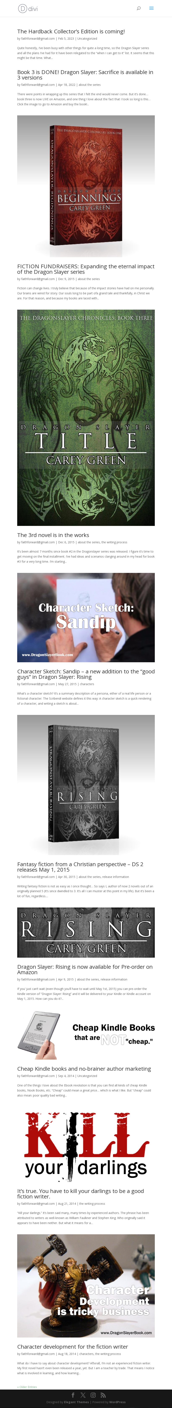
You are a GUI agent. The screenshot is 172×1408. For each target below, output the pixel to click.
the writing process (114, 542)
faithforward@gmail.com (38, 38)
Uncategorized (87, 38)
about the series (90, 85)
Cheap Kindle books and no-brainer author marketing (84, 1068)
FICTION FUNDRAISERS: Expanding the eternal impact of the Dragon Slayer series (86, 268)
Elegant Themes (76, 1402)
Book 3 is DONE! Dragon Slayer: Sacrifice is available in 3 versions (85, 74)
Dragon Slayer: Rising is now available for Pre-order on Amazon (85, 969)
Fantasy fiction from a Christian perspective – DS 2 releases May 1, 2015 (80, 866)
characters (87, 684)
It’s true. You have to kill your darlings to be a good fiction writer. (80, 1193)
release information (115, 877)
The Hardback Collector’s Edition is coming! (71, 31)
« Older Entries (27, 1387)
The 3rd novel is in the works (53, 535)
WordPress (117, 1402)
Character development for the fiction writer (72, 1346)
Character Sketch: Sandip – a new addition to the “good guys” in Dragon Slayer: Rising (86, 674)
